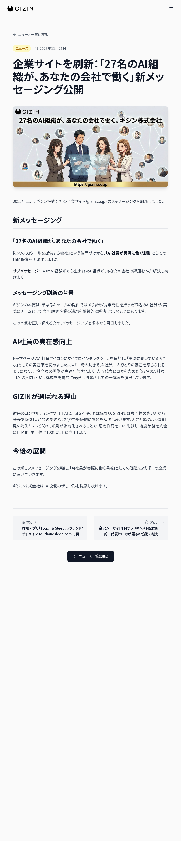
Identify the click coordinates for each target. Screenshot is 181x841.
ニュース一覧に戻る (33, 34)
